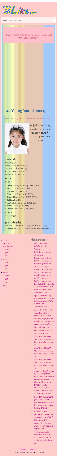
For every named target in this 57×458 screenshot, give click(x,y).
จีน (6, 255)
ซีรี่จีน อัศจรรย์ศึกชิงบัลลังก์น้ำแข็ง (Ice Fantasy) (41, 246)
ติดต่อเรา (33, 450)
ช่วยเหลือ (24, 450)
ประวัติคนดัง (8, 246)
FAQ (4, 286)
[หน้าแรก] (20, 15)
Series (5, 259)
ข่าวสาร (6, 240)
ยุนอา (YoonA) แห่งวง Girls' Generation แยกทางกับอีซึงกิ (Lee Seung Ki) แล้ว (44, 417)
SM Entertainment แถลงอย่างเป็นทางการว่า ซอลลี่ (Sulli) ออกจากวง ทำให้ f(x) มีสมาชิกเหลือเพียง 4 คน (43, 437)
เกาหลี (7, 249)
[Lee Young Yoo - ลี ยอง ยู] (17, 153)
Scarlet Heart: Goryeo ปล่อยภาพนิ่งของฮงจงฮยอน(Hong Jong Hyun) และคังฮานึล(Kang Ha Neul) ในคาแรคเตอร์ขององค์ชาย (44, 318)
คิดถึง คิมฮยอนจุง (40, 411)
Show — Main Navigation (12, 20)
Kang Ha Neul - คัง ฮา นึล (43, 310)
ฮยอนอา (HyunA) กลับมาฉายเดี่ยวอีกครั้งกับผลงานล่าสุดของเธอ (43, 426)
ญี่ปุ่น (6, 252)
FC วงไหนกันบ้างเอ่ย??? (42, 393)
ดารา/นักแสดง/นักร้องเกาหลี (38, 118)
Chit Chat (6, 243)
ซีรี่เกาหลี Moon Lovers (42, 327)
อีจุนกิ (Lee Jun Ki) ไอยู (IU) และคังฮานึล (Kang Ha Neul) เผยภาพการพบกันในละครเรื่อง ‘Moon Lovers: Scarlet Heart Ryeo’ (44, 287)
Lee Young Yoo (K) (17, 118)
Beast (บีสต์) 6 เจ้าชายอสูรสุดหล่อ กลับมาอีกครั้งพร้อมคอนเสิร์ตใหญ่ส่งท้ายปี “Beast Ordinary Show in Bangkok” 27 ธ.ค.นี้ (44, 402)
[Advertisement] (28, 75)
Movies (5, 273)
